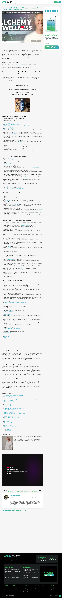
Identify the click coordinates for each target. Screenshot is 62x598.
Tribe (21, 0)
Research (35, 589)
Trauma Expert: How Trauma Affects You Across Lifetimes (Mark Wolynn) (31, 573)
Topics (5, 587)
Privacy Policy (48, 595)
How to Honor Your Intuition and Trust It (12, 569)
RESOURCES (37, 585)
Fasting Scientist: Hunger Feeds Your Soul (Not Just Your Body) (31, 575)
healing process (35, 167)
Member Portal (16, 587)
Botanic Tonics (15, 64)
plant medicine (25, 225)
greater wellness (12, 295)
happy (29, 285)
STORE (44, 585)
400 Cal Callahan (8, 123)
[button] (15, 3)
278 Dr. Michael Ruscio (9, 311)
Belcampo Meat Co (8, 333)
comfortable (11, 288)
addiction (13, 159)
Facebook (8, 429)
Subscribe (6, 589)
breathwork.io (7, 336)
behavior (25, 172)
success (8, 146)
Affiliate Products (45, 586)
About (47, 0)
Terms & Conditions (55, 595)
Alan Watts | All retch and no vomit (12, 328)
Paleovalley (6, 335)
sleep (15, 275)
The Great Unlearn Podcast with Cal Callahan (14, 121)
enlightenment (7, 184)
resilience (39, 138)
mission (9, 200)
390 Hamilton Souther (9, 233)
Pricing (14, 589)
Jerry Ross (20, 64)
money (20, 141)
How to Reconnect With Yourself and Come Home (12, 572)
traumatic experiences (27, 176)
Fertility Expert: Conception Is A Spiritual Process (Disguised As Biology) (30, 580)
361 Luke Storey (7, 158)
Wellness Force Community (10, 339)
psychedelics (16, 235)
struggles (39, 201)
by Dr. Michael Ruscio (14, 312)
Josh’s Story (53, 586)
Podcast (15, 0)
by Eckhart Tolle (12, 163)
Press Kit (52, 588)
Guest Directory (7, 588)
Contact (52, 589)
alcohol (40, 209)
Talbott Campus (7, 152)
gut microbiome (22, 299)
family (17, 136)
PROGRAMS (24, 585)
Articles (35, 588)
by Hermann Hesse (11, 182)
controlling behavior (30, 169)
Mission (52, 587)
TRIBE (14, 585)
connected (8, 261)
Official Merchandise (44, 588)
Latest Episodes (7, 586)
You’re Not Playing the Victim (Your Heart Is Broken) (30, 578)
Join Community (16, 586)
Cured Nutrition (7, 332)
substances (14, 133)
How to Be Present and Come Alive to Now (12, 575)
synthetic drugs (25, 227)
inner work (19, 165)
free (16, 282)
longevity (10, 271)
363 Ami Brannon (8, 314)
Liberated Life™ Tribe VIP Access (26, 590)
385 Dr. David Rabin (8, 318)
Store (42, 0)
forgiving (26, 195)
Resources (35, 0)
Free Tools (35, 586)
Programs (28, 0)
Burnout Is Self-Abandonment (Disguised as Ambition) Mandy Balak (30, 570)
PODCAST (6, 585)
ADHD (22, 268)
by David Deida (14, 188)
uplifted (9, 246)
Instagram (8, 430)
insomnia (24, 269)
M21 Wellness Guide (8, 337)
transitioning (9, 206)
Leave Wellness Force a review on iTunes (13, 422)
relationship (10, 259)
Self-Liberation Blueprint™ (24, 588)
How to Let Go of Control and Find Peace (12, 577)
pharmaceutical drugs (15, 231)
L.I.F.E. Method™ (25, 591)
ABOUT (53, 585)
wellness (24, 73)
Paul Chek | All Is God (9, 128)
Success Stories (16, 588)
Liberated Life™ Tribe (26, 586)
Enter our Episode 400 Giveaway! (11, 124)
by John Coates (15, 302)
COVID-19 (14, 224)
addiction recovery (22, 150)
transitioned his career (13, 204)
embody (6, 290)
